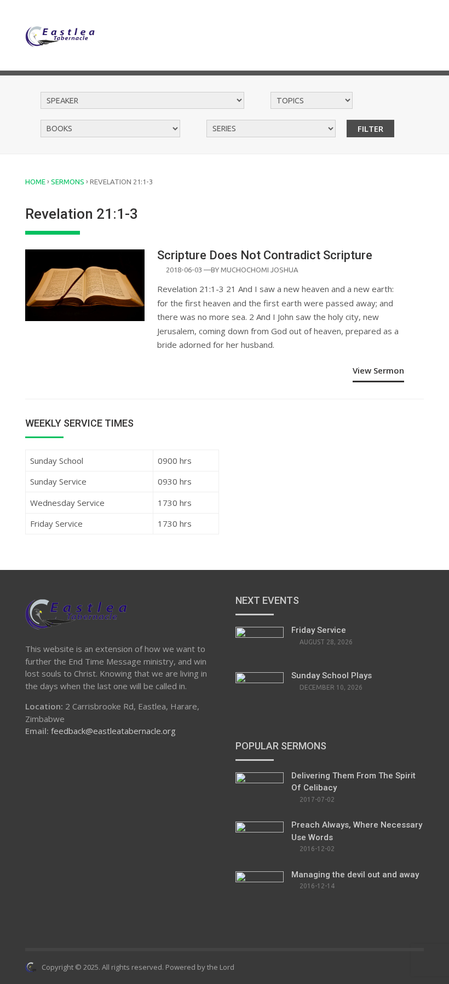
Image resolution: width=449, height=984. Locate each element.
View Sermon (378, 370)
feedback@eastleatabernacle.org (113, 730)
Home (35, 181)
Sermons (67, 181)
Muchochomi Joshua (259, 269)
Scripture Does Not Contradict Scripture (264, 255)
